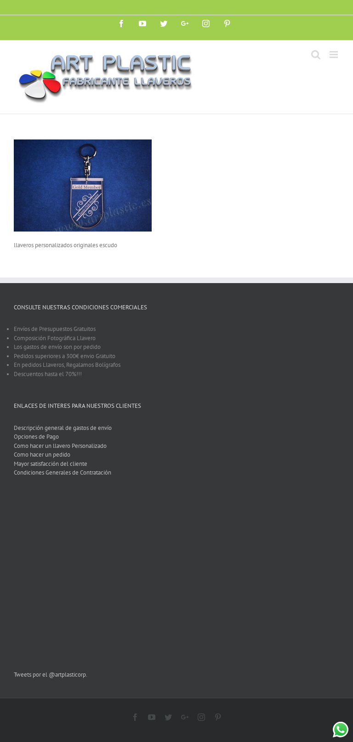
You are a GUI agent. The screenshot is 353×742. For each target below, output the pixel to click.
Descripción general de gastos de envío (63, 428)
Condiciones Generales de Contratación (62, 472)
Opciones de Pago (36, 437)
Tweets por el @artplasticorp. (50, 674)
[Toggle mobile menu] (334, 54)
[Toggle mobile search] (315, 54)
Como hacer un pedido (42, 454)
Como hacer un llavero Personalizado (60, 446)
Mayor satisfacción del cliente (50, 464)
